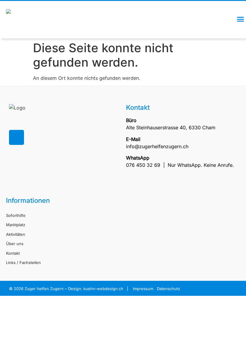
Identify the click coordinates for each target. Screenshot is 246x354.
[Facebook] (16, 137)
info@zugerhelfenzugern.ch (157, 146)
